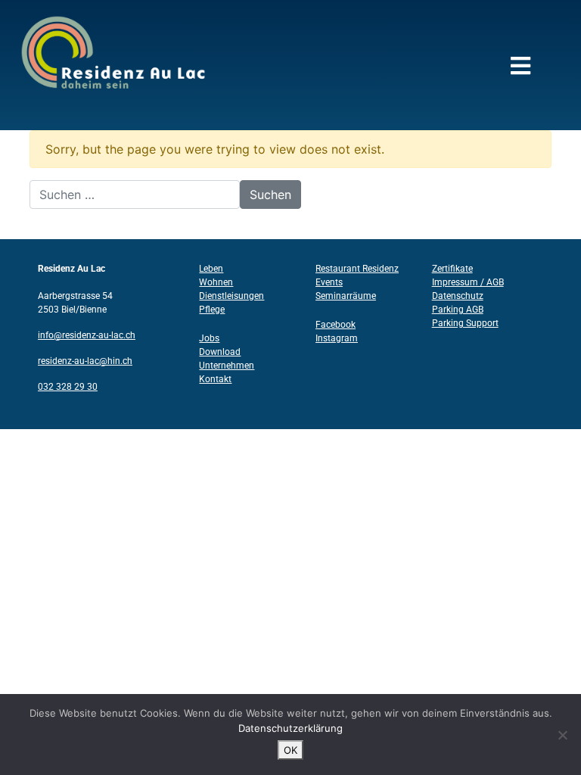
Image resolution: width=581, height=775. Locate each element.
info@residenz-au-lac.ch (86, 335)
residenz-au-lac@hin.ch (85, 361)
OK (290, 750)
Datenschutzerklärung (290, 728)
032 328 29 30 (68, 386)
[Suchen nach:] (135, 194)
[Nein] (562, 734)
